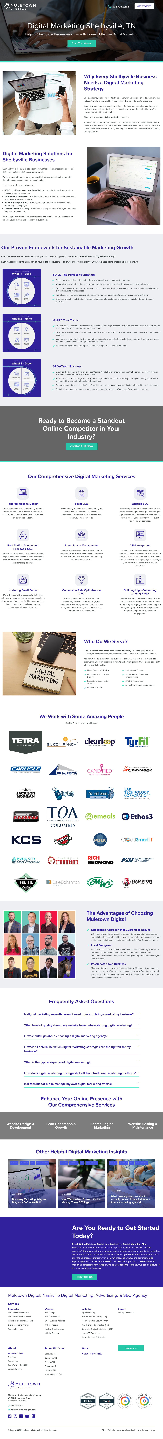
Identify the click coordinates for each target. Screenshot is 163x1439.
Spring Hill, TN (51, 1358)
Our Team (12, 1357)
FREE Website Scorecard (18, 1313)
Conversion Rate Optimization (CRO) (81, 592)
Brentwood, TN (51, 1366)
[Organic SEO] (140, 493)
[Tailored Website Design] (23, 493)
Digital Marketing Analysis (18, 1325)
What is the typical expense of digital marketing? (57, 1062)
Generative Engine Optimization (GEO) (97, 1329)
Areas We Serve (55, 1348)
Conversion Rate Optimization (94, 1337)
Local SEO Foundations (91, 1333)
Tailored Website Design (22, 503)
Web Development (52, 1317)
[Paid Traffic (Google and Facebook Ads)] (23, 535)
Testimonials (13, 1361)
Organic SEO (140, 503)
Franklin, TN (50, 1362)
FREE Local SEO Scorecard (19, 1317)
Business (14, 1163)
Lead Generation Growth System (95, 1321)
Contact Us (131, 1348)
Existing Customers (126, 1313)
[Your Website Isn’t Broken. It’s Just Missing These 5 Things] (81, 1183)
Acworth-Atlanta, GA (53, 1374)
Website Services (52, 1333)
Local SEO (81, 503)
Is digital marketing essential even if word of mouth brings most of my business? (79, 1014)
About (12, 1348)
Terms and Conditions (121, 1430)
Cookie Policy (136, 1430)
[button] (157, 6)
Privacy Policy (107, 1430)
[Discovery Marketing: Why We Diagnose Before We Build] (32, 1183)
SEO (32, 1163)
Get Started (144, 6)
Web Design (50, 1313)
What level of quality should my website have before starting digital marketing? (78, 1025)
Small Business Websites (55, 1321)
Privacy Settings (148, 1430)
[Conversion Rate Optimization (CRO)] (81, 580)
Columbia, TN (50, 1354)
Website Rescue (51, 1325)
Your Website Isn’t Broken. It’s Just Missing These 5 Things (81, 1201)
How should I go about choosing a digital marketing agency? (65, 1036)
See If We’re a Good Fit (17, 1365)
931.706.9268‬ (120, 6)
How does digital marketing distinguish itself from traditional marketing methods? (80, 1073)
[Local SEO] (81, 493)
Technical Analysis (15, 1329)
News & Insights (92, 1353)
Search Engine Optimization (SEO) (96, 1325)
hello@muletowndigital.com (23, 1410)
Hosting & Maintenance (54, 1329)
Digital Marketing (89, 1313)
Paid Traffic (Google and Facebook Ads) (22, 547)
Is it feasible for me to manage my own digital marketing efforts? (68, 1084)
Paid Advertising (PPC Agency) (94, 1317)
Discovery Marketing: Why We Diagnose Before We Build (29, 1201)
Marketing (24, 1163)
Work (85, 1348)
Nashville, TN (50, 1370)
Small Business (42, 1163)
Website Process (15, 1369)
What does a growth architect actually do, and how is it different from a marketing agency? (130, 1199)
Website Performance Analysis (20, 1321)
